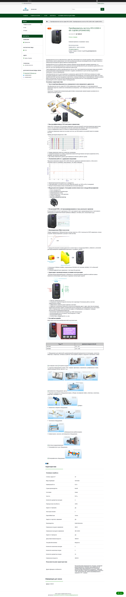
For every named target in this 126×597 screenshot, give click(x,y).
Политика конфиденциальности (71, 595)
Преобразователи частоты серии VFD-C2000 (61, 21)
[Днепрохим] (25, 11)
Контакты (53, 15)
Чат (121, 593)
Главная (25, 15)
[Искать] (102, 9)
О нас (45, 15)
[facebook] (46, 463)
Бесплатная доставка (73, 45)
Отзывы (25, 30)
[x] (47, 463)
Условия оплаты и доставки (66, 15)
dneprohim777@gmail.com (30, 73)
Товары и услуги (35, 15)
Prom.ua (69, 593)
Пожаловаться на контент (58, 595)
